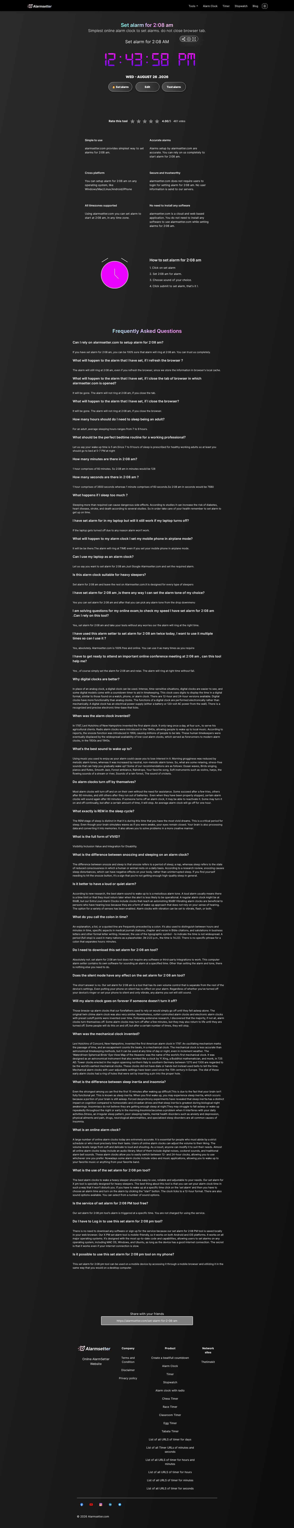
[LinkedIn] (81, 1504)
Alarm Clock (210, 6)
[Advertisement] (17, 82)
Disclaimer (128, 1370)
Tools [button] (192, 6)
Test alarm (174, 87)
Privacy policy (128, 1378)
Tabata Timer (170, 1431)
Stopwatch (241, 6)
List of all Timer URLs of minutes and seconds (170, 1449)
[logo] (39, 6)
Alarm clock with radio (170, 1390)
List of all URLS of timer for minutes (170, 1480)
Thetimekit (208, 1362)
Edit (147, 87)
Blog (255, 6)
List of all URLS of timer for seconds (170, 1488)
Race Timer (170, 1406)
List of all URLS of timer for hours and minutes (170, 1462)
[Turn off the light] (264, 6)
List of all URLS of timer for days (170, 1439)
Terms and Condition (128, 1360)
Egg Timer (170, 1423)
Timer (226, 6)
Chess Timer (170, 1398)
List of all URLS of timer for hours (170, 1472)
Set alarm (122, 87)
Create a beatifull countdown (170, 1357)
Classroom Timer (170, 1415)
